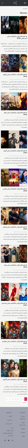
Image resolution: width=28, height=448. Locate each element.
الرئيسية (25, 8)
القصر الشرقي (24, 79)
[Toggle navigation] (25, 3)
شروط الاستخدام (22, 423)
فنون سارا (21, 232)
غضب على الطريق (23, 155)
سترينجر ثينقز (24, 270)
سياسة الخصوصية (22, 417)
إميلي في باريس (17, 308)
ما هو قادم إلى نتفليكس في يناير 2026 (15, 266)
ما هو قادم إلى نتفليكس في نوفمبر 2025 (14, 342)
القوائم (23, 428)
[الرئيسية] (15, 3)
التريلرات (23, 432)
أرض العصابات (17, 79)
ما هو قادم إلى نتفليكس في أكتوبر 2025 (15, 380)
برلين (26, 117)
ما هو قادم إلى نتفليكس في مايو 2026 (15, 113)
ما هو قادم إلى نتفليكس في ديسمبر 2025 (14, 304)
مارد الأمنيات (21, 384)
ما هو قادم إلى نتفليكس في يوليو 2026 (15, 75)
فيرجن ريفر (21, 194)
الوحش (25, 384)
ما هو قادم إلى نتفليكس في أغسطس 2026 (17, 37)
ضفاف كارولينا (24, 41)
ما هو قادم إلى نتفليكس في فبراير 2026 (15, 227)
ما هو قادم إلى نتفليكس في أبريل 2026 (15, 151)
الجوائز (23, 436)
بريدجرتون (25, 232)
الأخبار (10, 416)
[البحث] (2, 3)
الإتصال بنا (22, 412)
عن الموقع (9, 412)
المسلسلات (9, 423)
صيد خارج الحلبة (16, 155)
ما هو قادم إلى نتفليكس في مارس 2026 (15, 189)
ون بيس (19, 41)
